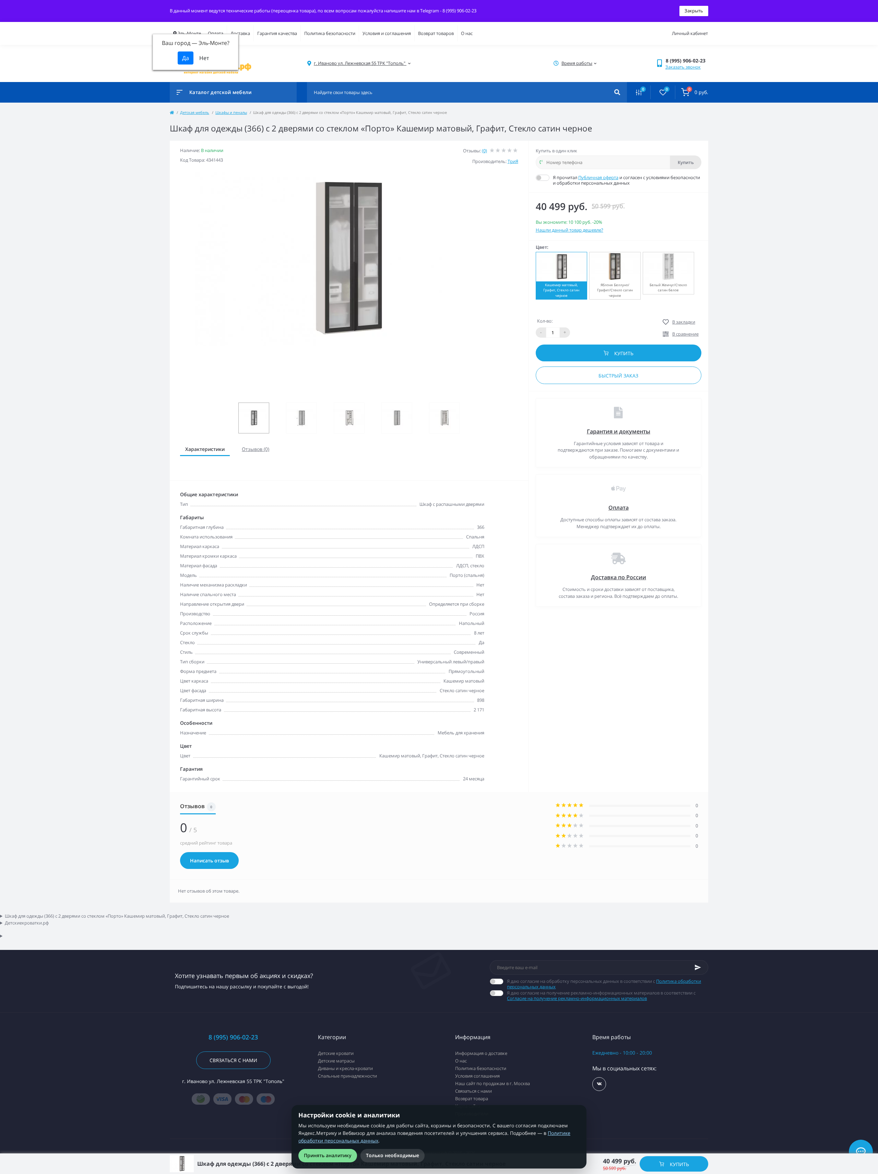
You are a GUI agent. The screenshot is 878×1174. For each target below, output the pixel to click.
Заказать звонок (683, 67)
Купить (686, 162)
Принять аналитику (328, 1155)
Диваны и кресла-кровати (345, 1068)
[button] (686, 60)
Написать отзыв (209, 860)
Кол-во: (545, 321)
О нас (467, 33)
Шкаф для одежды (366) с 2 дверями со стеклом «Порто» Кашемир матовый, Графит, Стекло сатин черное (117, 916)
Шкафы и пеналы (231, 112)
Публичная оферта (598, 177)
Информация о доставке (481, 1053)
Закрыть (694, 11)
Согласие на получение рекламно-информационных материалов (577, 998)
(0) (484, 151)
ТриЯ (513, 161)
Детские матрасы (336, 1061)
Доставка (240, 33)
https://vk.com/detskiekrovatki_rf (599, 1084)
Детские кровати (336, 1053)
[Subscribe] (698, 967)
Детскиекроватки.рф (27, 923)
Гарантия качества (277, 33)
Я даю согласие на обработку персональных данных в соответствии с (604, 983)
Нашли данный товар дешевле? (569, 230)
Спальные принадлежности (347, 1076)
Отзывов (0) (255, 449)
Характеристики (205, 449)
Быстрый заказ (618, 375)
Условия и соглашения (387, 33)
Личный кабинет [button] (690, 33)
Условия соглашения (477, 1076)
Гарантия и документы (618, 431)
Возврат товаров (436, 33)
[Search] (617, 92)
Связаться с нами (233, 1060)
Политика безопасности (329, 33)
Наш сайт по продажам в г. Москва (492, 1083)
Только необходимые (392, 1155)
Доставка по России (618, 577)
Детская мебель (194, 112)
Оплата (215, 33)
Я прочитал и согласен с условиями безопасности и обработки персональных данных (626, 180)
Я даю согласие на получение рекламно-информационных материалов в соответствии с (601, 995)
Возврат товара (471, 1098)
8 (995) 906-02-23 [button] (233, 1037)
